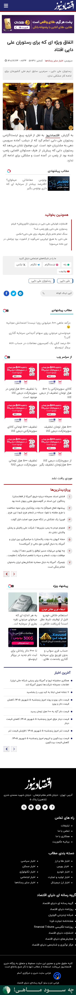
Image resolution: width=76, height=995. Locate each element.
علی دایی (65, 281)
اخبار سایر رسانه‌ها (54, 60)
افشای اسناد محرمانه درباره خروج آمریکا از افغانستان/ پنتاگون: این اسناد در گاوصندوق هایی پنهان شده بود (38, 499)
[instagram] (38, 807)
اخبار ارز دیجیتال (60, 882)
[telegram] (31, 807)
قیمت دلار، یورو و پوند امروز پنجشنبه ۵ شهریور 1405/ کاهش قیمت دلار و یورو (38, 702)
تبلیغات (65, 825)
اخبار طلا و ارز (62, 861)
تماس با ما (64, 831)
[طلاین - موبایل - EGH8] (38, 24)
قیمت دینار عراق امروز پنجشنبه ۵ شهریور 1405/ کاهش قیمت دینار (37, 721)
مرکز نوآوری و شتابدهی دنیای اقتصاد (52, 945)
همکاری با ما (63, 836)
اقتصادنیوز (53, 135)
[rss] (24, 807)
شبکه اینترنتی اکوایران (60, 915)
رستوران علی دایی (41, 281)
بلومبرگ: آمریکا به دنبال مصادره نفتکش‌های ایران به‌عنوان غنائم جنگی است (36, 565)
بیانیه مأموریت (61, 842)
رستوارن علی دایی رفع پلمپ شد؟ (50, 229)
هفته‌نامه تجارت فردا (61, 921)
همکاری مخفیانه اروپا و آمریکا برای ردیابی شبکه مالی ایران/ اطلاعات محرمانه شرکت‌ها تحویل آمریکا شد (39, 682)
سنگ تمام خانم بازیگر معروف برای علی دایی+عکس (41, 234)
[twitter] (45, 807)
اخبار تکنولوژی (27, 872)
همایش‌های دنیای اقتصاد (59, 939)
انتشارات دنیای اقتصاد (61, 933)
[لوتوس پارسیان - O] (38, 990)
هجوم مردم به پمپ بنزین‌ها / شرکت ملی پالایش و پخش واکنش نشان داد (36, 530)
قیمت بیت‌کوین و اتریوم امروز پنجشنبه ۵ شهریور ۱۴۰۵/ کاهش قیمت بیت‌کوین (40, 740)
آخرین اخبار (62, 672)
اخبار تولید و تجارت (59, 877)
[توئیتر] (13, 293)
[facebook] (52, 807)
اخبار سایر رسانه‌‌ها (25, 882)
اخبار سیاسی (28, 861)
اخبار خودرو (63, 872)
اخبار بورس (63, 866)
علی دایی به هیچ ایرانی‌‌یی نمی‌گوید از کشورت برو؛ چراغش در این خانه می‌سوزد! (35, 241)
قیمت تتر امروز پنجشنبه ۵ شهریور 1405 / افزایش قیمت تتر (38, 731)
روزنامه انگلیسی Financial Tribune (53, 927)
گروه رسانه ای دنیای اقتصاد (57, 903)
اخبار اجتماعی (27, 877)
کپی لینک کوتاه (64, 293)
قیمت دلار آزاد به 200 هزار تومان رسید (50, 711)
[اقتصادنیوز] (38, 783)
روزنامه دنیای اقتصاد (61, 909)
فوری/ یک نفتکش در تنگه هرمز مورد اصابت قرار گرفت (38, 519)
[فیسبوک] (6, 293)
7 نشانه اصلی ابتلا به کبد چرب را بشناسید (48, 692)
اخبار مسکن (28, 866)
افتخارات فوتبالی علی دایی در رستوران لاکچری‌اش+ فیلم (39, 224)
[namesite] (64, 5)
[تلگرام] (20, 293)
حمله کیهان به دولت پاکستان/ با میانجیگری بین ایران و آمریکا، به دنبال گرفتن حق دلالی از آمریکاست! (37, 542)
